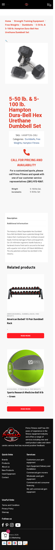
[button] (6, 40)
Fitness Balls (23, 389)
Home (8, 21)
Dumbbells (27, 24)
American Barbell (14, 314)
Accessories (12, 389)
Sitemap (5, 512)
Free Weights (12, 24)
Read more (25, 335)
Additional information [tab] (17, 223)
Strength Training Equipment (29, 21)
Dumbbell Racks (28, 314)
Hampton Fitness (31, 143)
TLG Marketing (14, 538)
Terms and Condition (10, 505)
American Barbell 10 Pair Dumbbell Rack (25, 321)
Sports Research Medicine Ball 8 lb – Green (25, 394)
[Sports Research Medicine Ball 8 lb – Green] (25, 368)
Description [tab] (12, 218)
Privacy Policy (7, 508)
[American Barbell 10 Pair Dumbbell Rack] (25, 292)
